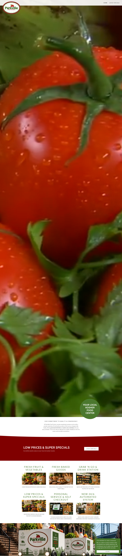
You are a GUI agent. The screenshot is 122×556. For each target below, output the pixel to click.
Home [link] (105, 2)
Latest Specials (91, 448)
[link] (17, 2)
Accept (108, 551)
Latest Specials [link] (114, 2)
